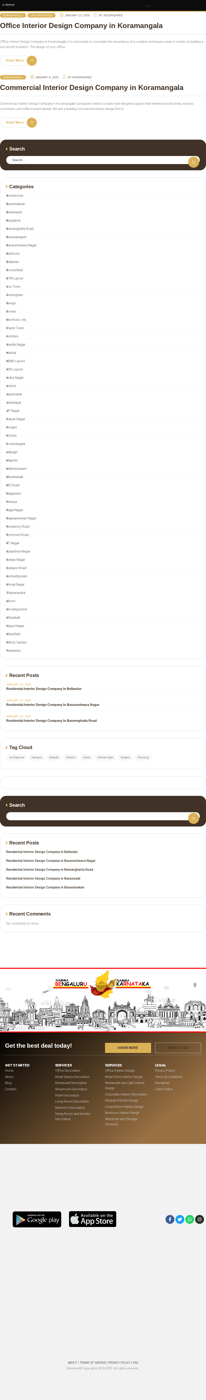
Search (17, 805)
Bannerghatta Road (20, 229)
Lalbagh (11, 452)
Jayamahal (14, 394)
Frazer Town (15, 328)
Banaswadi (14, 212)
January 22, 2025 (18, 684)
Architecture (14, 196)
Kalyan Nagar (15, 419)
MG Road (13, 485)
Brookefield (14, 270)
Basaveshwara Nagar (21, 245)
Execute (54, 757)
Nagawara (13, 493)
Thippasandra (15, 593)
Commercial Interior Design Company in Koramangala (91, 87)
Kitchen (11, 435)
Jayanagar (13, 402)
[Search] (193, 162)
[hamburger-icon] (147, 6)
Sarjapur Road (16, 568)
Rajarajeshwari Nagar (21, 518)
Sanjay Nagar (15, 560)
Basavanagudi (16, 237)
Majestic (12, 460)
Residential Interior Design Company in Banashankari (45, 887)
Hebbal (11, 353)
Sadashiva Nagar (18, 551)
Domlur (11, 311)
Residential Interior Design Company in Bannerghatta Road (51, 720)
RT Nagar (12, 543)
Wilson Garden (16, 642)
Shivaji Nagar (15, 584)
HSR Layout (14, 369)
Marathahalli (14, 477)
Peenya (11, 502)
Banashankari (15, 204)
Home (86, 757)
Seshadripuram (16, 576)
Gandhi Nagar (15, 344)
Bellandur (12, 262)
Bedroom (13, 253)
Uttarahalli (13, 617)
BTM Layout (14, 278)
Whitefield (13, 634)
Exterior (70, 757)
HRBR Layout (15, 361)
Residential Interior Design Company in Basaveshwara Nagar (52, 704)
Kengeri (11, 427)
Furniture (12, 336)
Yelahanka (13, 651)
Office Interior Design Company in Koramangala (81, 25)
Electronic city (16, 320)
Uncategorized (42, 15)
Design (11, 303)
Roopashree (113, 15)
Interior (11, 386)
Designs (37, 757)
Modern (125, 757)
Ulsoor (10, 601)
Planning (143, 757)
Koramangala (13, 15)
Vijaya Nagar (15, 626)
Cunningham (14, 295)
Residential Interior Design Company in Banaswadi (43, 878)
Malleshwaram (16, 469)
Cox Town (13, 287)
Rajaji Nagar (14, 510)
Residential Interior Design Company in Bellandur (44, 689)
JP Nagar (13, 411)
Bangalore (13, 220)
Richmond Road (17, 535)
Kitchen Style (105, 757)
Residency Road (17, 526)
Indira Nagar (15, 378)
